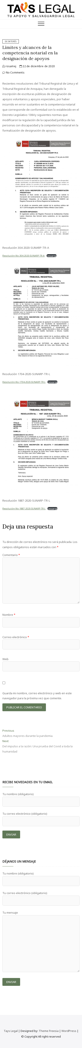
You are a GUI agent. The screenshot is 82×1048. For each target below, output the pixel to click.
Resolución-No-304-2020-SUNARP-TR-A (23, 255)
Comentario (11, 555)
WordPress (68, 1031)
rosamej (10, 66)
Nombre (8, 615)
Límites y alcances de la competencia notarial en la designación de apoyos (30, 53)
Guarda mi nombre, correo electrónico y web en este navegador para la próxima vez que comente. (37, 695)
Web (5, 659)
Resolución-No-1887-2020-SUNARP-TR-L (23, 508)
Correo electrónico (15, 637)
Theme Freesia (49, 1031)
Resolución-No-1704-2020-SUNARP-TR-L (23, 382)
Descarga (51, 255)
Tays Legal (11, 1031)
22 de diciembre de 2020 (38, 66)
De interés (10, 41)
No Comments (14, 72)
